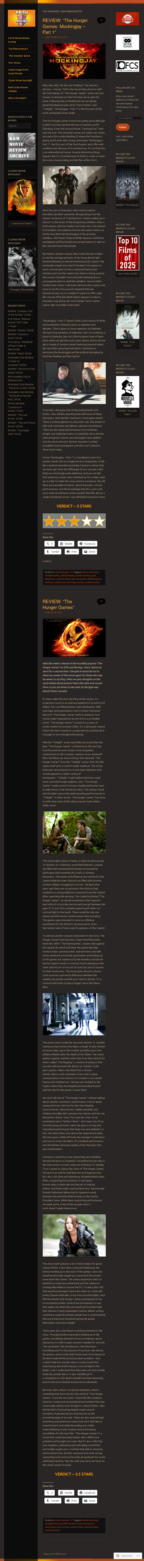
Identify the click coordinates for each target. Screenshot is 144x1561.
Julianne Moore (63, 579)
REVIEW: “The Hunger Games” (58, 604)
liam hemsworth (78, 579)
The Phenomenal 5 (18, 49)
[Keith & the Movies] (21, 27)
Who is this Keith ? (17, 98)
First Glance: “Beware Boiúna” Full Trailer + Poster (19, 322)
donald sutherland (90, 572)
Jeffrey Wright (67, 575)
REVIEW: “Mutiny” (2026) (21, 330)
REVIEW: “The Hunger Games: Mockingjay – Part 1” (65, 26)
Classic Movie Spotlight (20, 80)
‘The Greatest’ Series (19, 56)
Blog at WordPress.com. (55, 1554)
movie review (62, 1527)
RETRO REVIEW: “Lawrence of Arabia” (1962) (16, 407)
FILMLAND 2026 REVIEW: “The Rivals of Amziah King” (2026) (21, 396)
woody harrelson (92, 582)
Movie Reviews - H (63, 572)
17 (101, 20)
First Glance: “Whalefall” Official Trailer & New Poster (20, 346)
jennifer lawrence (83, 575)
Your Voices (14, 62)
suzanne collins (91, 1527)
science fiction (76, 1527)
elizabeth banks (52, 575)
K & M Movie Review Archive (18, 40)
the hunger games (75, 582)
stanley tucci (60, 582)
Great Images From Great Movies (18, 71)
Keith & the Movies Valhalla (18, 89)
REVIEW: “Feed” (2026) (20, 353)
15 (101, 601)
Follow (122, 127)
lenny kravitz (83, 1523)
